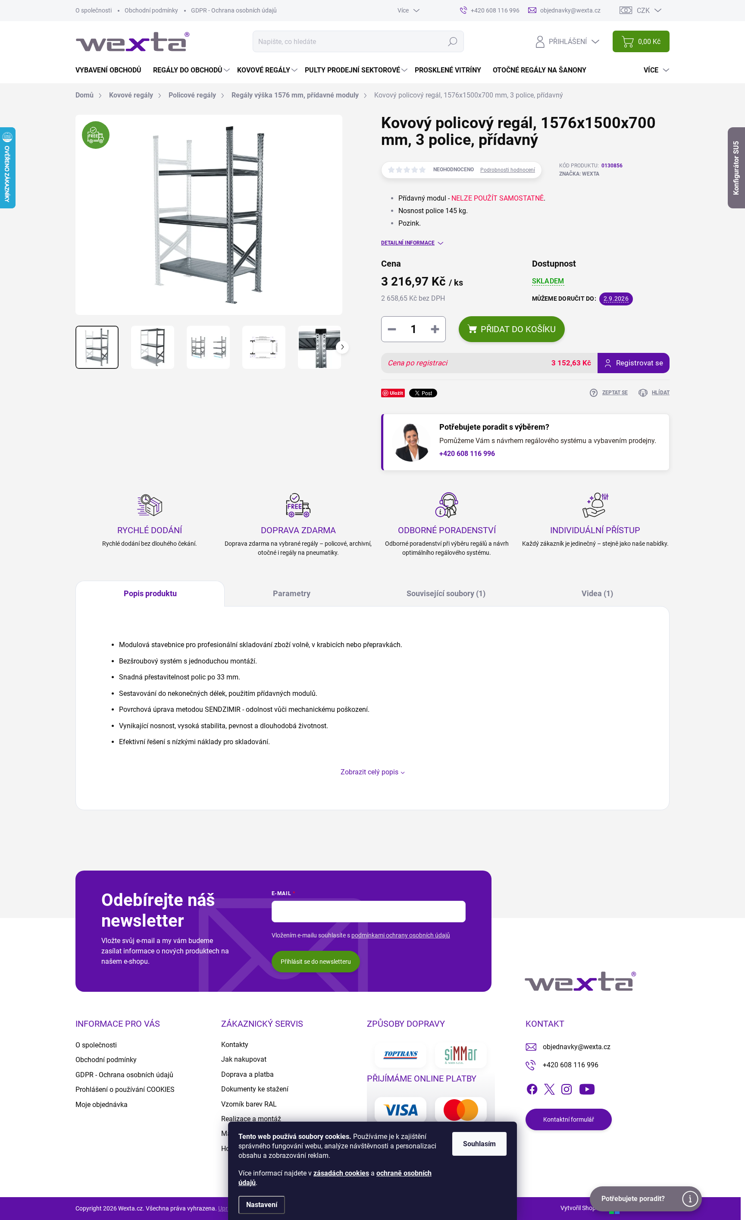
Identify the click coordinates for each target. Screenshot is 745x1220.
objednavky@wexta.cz (576, 1047)
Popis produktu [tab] (150, 593)
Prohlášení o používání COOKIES (125, 1089)
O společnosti (93, 10)
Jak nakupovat (243, 1059)
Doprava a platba (247, 1074)
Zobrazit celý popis (369, 772)
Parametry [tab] (291, 593)
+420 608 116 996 (467, 454)
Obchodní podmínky (151, 10)
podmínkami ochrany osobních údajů (400, 935)
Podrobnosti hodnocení (507, 170)
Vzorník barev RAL (249, 1104)
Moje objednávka (101, 1105)
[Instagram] (566, 1087)
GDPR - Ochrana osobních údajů (234, 10)
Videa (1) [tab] (597, 593)
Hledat (453, 41)
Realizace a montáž (251, 1119)
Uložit (396, 393)
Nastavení (261, 1205)
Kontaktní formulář (568, 1119)
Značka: (579, 174)
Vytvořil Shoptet (581, 1207)
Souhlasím (479, 1144)
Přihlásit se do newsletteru (316, 961)
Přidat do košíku (518, 329)
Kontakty (234, 1045)
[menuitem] (111, 70)
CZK (643, 10)
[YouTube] (587, 1087)
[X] (549, 1087)
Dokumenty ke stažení (254, 1089)
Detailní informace (408, 243)
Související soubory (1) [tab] (446, 593)
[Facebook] (532, 1087)
